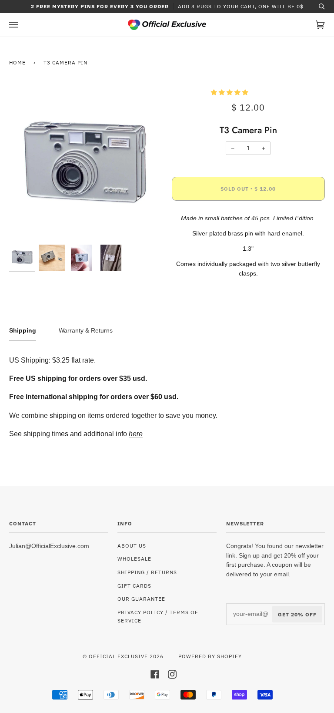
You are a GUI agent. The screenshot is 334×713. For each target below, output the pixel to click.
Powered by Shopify (210, 655)
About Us (131, 545)
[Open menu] (22, 25)
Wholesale (134, 558)
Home (17, 62)
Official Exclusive (118, 655)
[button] (230, 92)
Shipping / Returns (147, 571)
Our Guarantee (141, 598)
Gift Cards (134, 585)
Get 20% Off (297, 614)
